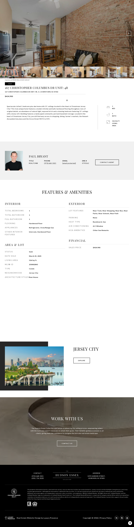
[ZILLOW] (127, 518)
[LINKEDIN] (117, 518)
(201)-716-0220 (38, 478)
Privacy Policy (106, 518)
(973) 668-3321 (50, 163)
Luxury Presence (51, 518)
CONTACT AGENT (107, 162)
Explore (81, 360)
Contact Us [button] (67, 443)
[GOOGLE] (122, 518)
